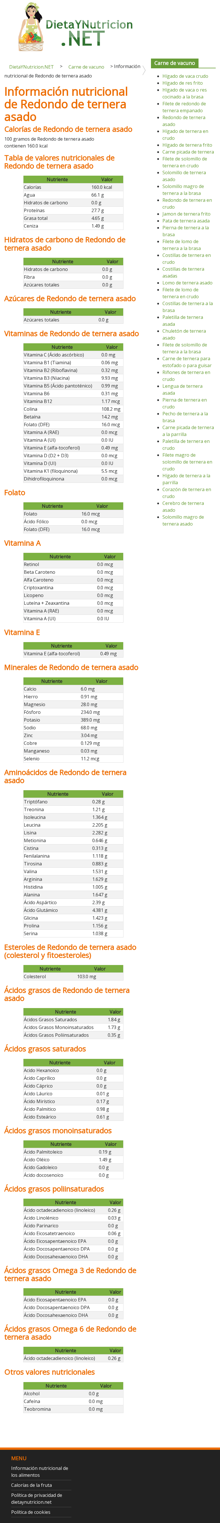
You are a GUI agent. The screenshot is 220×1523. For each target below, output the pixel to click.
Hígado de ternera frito (187, 145)
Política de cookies (30, 1512)
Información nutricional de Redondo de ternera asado (66, 103)
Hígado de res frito (182, 83)
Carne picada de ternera (188, 152)
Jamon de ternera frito (186, 214)
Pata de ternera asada (186, 221)
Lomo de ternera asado (187, 283)
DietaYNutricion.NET (31, 67)
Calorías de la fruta (31, 1485)
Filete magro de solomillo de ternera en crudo (187, 462)
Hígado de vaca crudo (185, 76)
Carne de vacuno (86, 67)
